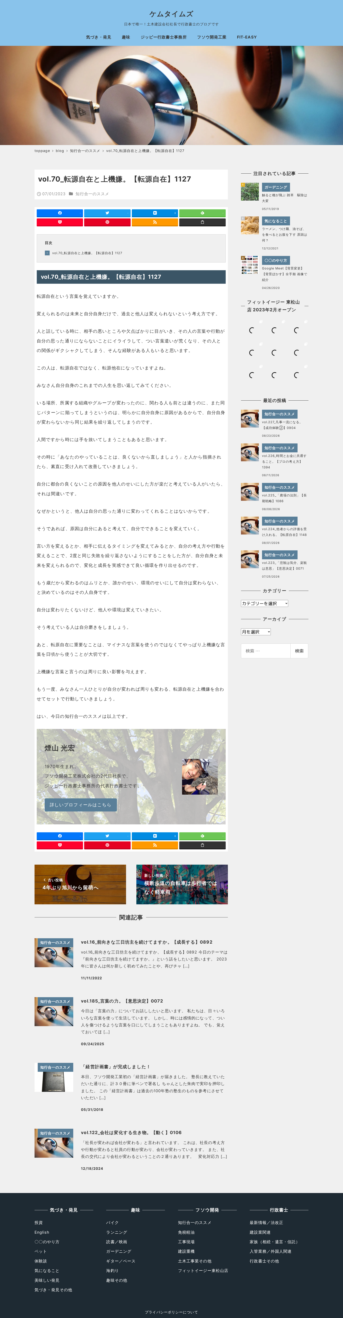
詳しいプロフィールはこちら (81, 804)
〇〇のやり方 (47, 1241)
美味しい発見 (47, 1280)
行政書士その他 (264, 1261)
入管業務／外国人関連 (271, 1251)
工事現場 (186, 1241)
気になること (47, 1270)
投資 (39, 1222)
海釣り (112, 1270)
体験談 (41, 1261)
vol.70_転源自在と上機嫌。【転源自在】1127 (87, 253)
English (42, 1232)
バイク (112, 1222)
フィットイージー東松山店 (203, 1270)
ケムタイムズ (171, 14)
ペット (41, 1251)
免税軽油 (186, 1232)
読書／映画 (116, 1241)
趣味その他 (116, 1280)
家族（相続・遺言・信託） (275, 1241)
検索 (299, 651)
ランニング (116, 1232)
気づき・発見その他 (53, 1289)
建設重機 (186, 1251)
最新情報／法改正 (266, 1222)
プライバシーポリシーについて (171, 1312)
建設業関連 (260, 1232)
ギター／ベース (121, 1261)
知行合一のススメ (92, 193)
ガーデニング (118, 1251)
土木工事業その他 (195, 1261)
